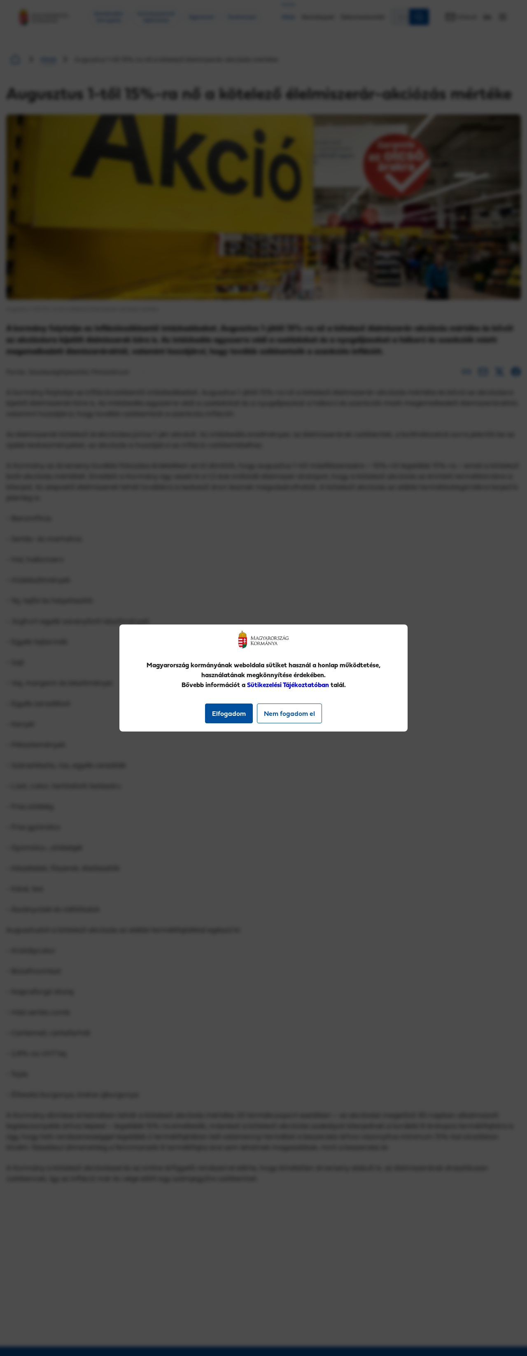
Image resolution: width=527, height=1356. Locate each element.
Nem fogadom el (289, 713)
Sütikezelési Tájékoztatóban (288, 685)
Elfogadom (229, 713)
